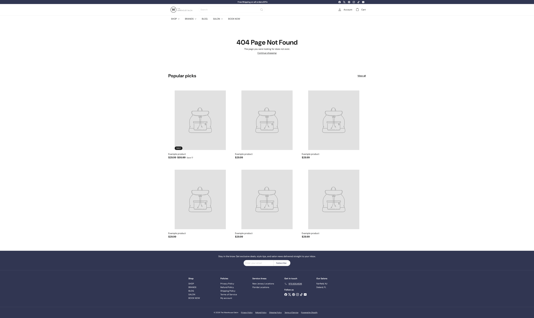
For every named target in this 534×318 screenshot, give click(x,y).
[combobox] (232, 10)
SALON (217, 18)
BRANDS (189, 18)
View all (362, 75)
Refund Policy (227, 287)
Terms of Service (228, 294)
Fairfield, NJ (321, 283)
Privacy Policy (227, 283)
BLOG (204, 18)
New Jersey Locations (263, 283)
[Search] (261, 10)
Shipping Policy (227, 291)
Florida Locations (260, 287)
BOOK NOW (234, 18)
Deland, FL (321, 287)
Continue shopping (267, 53)
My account (226, 298)
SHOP (174, 18)
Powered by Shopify (309, 312)
